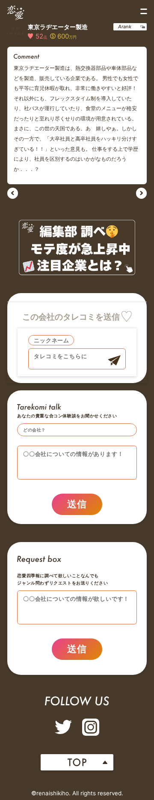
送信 (77, 503)
